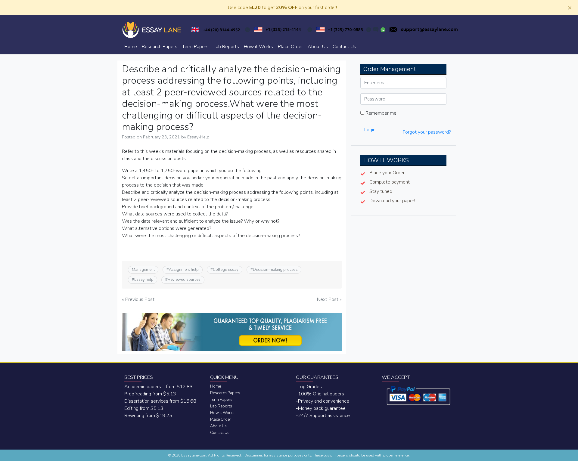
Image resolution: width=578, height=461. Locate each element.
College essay (225, 269)
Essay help (144, 279)
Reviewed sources (184, 279)
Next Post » (329, 299)
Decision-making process (275, 269)
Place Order (290, 46)
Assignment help (184, 269)
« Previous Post (138, 299)
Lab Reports (226, 46)
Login (369, 129)
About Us (318, 46)
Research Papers (159, 46)
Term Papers (195, 46)
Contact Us (344, 46)
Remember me (380, 113)
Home (130, 46)
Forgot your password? (427, 132)
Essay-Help (198, 137)
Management (143, 269)
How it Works (258, 46)
